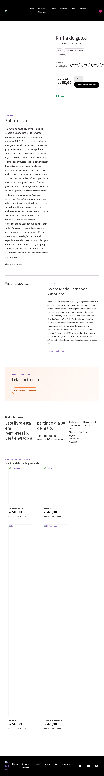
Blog (73, 8)
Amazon (75, 65)
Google (86, 65)
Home (31, 8)
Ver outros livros (55, 351)
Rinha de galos (14, 11)
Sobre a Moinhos (42, 10)
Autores (63, 8)
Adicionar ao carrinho (87, 84)
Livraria (52, 8)
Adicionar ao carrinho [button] (17, 516)
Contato (82, 8)
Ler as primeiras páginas (25, 390)
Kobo (95, 65)
